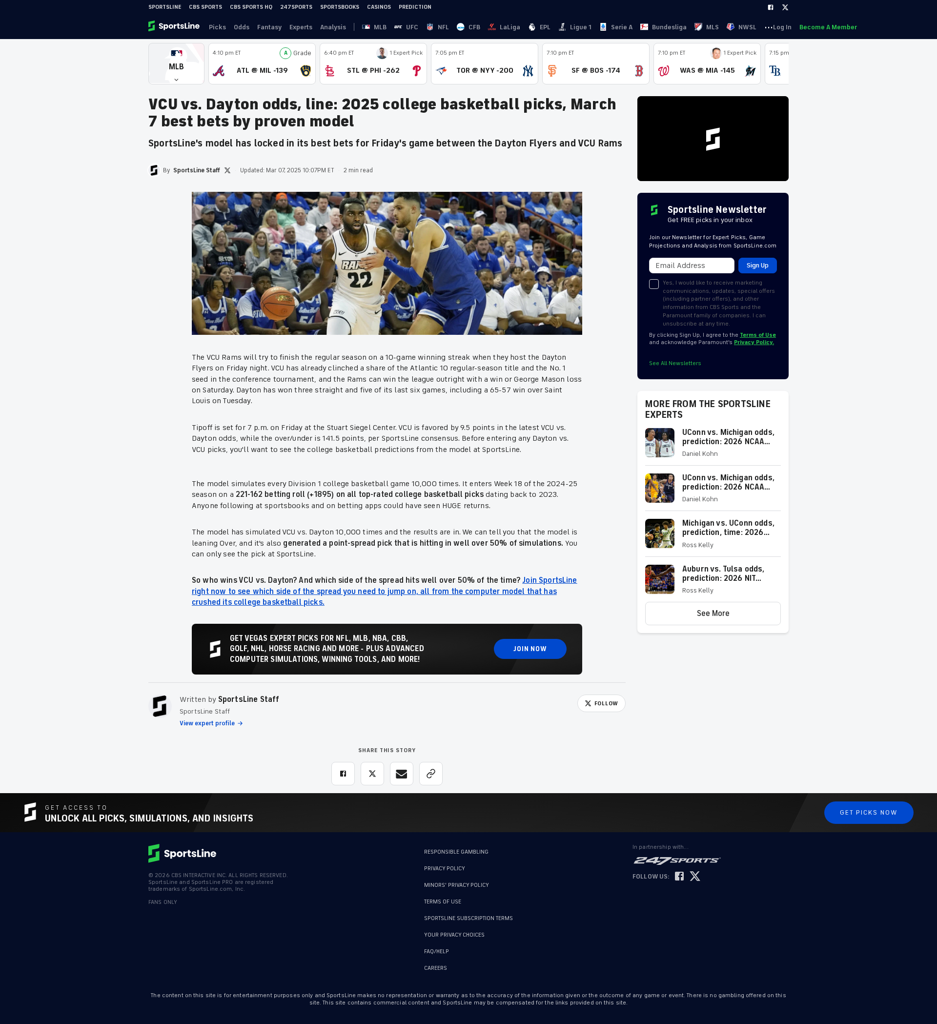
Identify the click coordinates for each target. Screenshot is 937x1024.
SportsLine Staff (249, 699)
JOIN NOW (530, 649)
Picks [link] (217, 27)
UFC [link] (412, 27)
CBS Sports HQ (251, 7)
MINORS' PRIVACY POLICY (456, 885)
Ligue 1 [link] (580, 27)
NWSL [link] (747, 27)
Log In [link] (782, 27)
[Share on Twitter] (372, 773)
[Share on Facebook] (343, 773)
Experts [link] (300, 27)
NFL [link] (443, 27)
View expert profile (207, 723)
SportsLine (164, 7)
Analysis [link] (333, 27)
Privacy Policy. (754, 342)
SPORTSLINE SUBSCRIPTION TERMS (468, 918)
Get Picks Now (869, 812)
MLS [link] (712, 27)
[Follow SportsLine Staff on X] (227, 170)
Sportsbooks (339, 7)
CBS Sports (205, 7)
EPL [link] (545, 27)
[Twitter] (785, 7)
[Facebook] (770, 7)
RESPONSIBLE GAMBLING (456, 852)
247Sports (296, 7)
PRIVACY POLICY (444, 868)
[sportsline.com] (174, 27)
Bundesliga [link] (669, 27)
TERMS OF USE (442, 901)
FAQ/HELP (436, 951)
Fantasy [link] (269, 27)
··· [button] (768, 27)
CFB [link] (474, 27)
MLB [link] (380, 27)
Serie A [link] (621, 27)
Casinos (379, 7)
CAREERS (435, 968)
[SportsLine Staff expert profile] (160, 706)
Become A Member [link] (828, 27)
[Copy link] (431, 773)
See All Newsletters (675, 363)
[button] (176, 63)
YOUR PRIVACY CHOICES (454, 935)
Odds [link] (241, 27)
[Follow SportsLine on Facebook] (679, 876)
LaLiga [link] (510, 27)
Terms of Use (758, 335)
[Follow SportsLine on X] (695, 876)
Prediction (415, 7)
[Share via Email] (401, 773)
